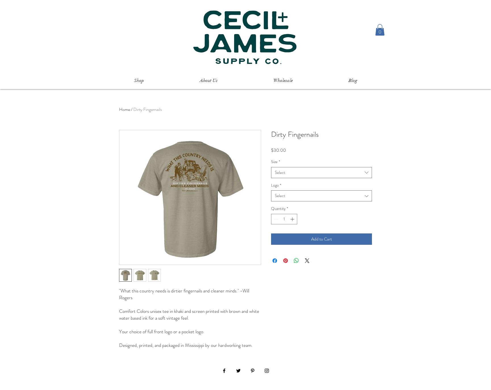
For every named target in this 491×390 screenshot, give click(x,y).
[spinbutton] (284, 219)
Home (124, 109)
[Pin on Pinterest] (285, 260)
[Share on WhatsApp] (296, 260)
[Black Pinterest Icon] (252, 371)
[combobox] (321, 172)
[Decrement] (275, 219)
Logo (276, 185)
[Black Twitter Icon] (238, 371)
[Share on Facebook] (274, 260)
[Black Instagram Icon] (267, 371)
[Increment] (292, 219)
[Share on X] (307, 260)
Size (275, 162)
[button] (380, 30)
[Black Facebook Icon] (224, 371)
